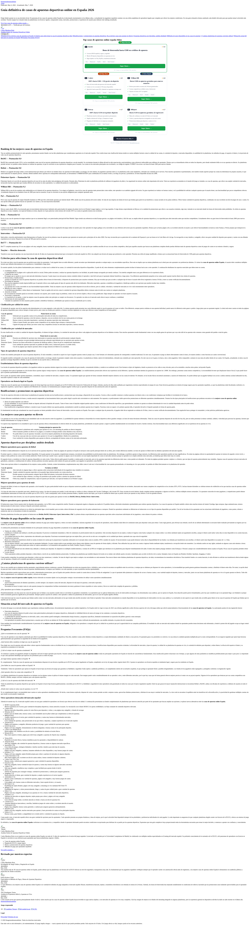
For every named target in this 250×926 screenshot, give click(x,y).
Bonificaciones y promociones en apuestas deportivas (89, 36)
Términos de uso (13, 917)
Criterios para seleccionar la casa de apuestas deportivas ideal (53, 36)
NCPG (34, 909)
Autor (2, 3)
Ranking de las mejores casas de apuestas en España (17, 36)
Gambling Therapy (10, 909)
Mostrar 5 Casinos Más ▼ (125, 138)
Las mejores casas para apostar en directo (120, 36)
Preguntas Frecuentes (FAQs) (30, 37)
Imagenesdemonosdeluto (8, 1)
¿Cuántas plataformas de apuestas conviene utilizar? (217, 36)
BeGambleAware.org (134, 143)
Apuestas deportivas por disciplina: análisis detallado (149, 36)
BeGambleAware (24, 909)
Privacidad (4, 917)
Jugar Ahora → (125, 66)
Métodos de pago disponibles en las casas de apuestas (183, 36)
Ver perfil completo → (8, 850)
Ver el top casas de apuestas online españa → (15, 23)
